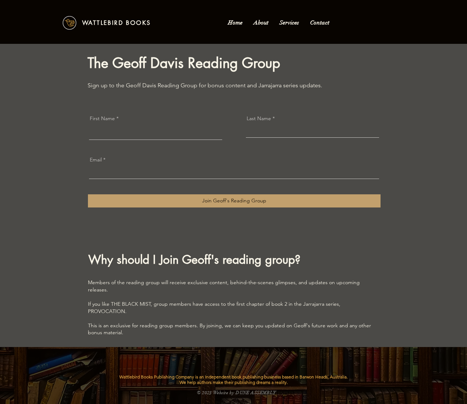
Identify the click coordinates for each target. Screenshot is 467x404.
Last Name (259, 118)
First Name (102, 118)
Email (96, 159)
